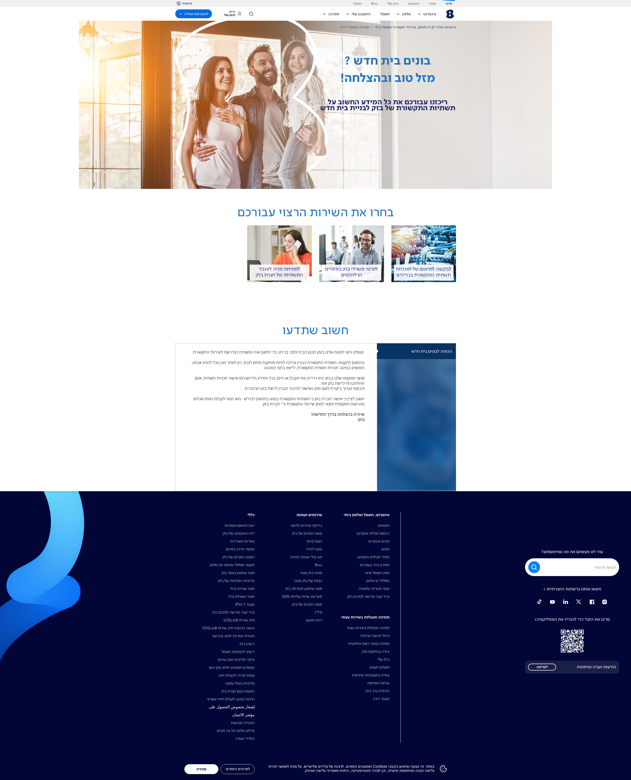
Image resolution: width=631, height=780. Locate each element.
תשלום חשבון (379, 667)
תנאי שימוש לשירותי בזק (303, 588)
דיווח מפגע (314, 620)
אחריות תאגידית (242, 541)
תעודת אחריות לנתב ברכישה (233, 636)
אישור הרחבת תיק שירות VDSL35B (228, 628)
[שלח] (534, 567)
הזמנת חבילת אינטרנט (372, 533)
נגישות (187, 3)
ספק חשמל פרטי (377, 572)
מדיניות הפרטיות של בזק (236, 580)
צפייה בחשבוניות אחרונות (370, 675)
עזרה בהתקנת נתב (375, 651)
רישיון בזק (247, 643)
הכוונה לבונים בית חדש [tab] (431, 351)
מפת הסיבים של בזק (307, 533)
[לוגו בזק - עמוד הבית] (450, 14)
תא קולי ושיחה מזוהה (306, 557)
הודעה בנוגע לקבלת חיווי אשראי (231, 699)
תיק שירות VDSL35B (239, 620)
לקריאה (542, 667)
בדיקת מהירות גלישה (306, 525)
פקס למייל (314, 549)
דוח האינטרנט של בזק (239, 533)
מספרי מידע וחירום (240, 549)
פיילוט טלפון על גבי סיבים (236, 730)
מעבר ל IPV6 (245, 604)
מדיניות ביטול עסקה (240, 683)
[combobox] (572, 567)
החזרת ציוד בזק (377, 691)
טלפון (385, 549)
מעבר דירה (381, 698)
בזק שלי (383, 659)
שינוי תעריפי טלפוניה (373, 588)
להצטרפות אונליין (196, 14)
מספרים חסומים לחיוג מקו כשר (231, 667)
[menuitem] (428, 15)
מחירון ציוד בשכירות (374, 564)
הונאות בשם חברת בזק (238, 691)
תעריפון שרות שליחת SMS (302, 596)
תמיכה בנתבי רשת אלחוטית (368, 643)
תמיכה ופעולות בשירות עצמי (368, 627)
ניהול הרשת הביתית (374, 635)
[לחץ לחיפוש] (252, 13)
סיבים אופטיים (378, 541)
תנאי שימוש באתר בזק (238, 572)
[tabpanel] (276, 417)
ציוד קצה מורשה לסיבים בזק (368, 596)
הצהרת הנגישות (243, 722)
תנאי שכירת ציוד (242, 588)
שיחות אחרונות (378, 683)
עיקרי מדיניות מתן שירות (236, 659)
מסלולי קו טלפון (377, 580)
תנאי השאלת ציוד (241, 596)
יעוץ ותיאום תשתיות (240, 525)
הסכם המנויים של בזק (238, 557)
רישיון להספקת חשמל (238, 651)
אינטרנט (383, 525)
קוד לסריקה (572, 641)
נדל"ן (318, 612)
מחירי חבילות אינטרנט (373, 557)
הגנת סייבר (314, 541)
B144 (318, 564)
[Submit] (533, 567)
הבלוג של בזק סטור (308, 580)
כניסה (229, 13)
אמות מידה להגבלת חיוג (236, 675)
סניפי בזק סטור (311, 572)
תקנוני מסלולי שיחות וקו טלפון (232, 564)
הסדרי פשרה (245, 738)
